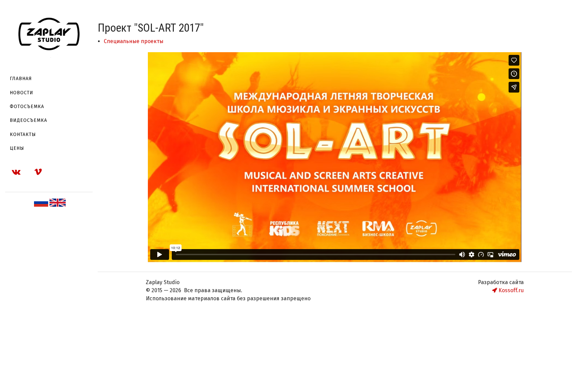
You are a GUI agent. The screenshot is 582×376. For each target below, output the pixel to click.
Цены (17, 148)
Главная (21, 78)
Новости (21, 93)
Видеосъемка (28, 120)
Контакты (23, 134)
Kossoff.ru (510, 290)
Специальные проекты (133, 41)
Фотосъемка (27, 106)
